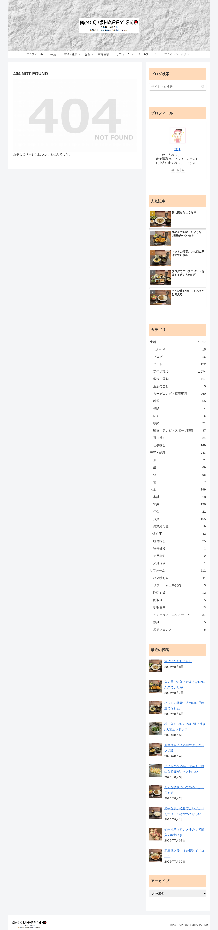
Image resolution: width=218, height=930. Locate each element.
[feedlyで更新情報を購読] (178, 170)
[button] (203, 87)
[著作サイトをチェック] (173, 170)
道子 (177, 149)
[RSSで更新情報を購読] (183, 170)
